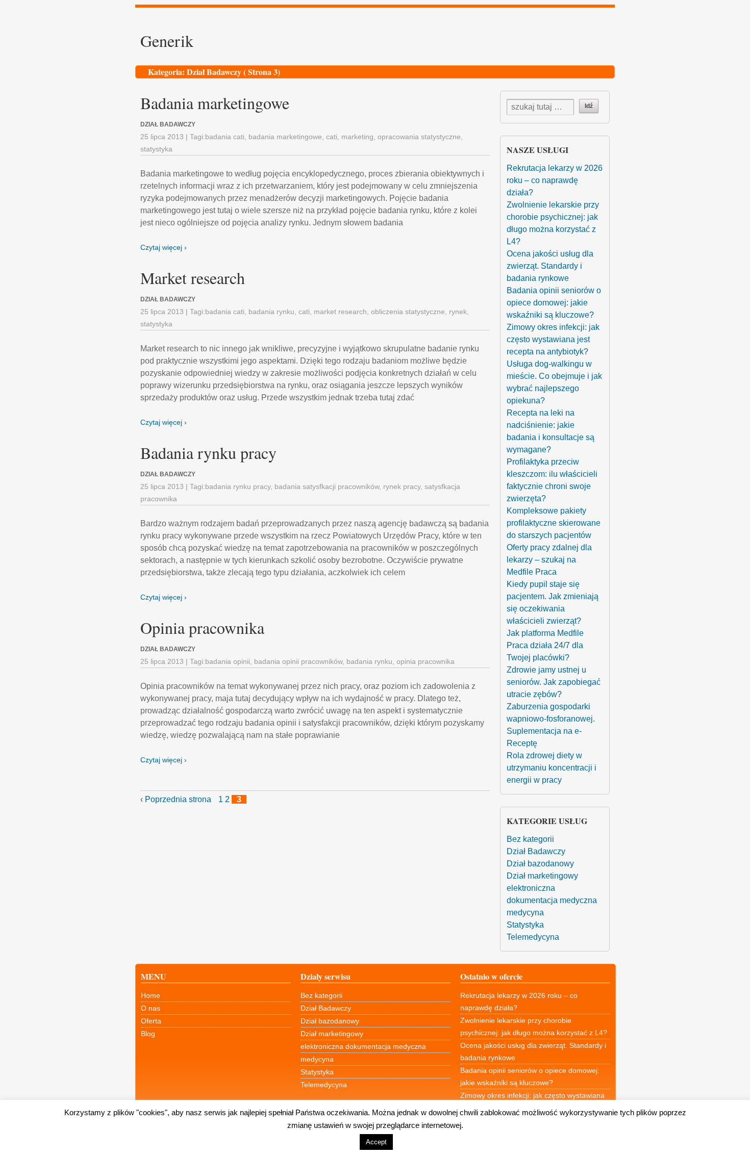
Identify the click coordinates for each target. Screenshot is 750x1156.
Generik (166, 41)
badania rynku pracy (237, 486)
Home (150, 995)
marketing (357, 137)
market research (340, 311)
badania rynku (271, 311)
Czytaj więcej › (163, 247)
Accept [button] (376, 1142)
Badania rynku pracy (208, 453)
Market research (192, 278)
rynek (458, 311)
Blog (148, 1034)
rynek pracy (401, 486)
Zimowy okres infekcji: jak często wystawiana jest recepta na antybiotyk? (553, 339)
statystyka (156, 149)
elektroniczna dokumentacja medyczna (363, 1046)
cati (331, 137)
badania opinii (227, 661)
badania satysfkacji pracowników (326, 486)
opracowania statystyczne (419, 137)
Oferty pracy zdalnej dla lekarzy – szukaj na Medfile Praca (549, 559)
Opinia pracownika (202, 627)
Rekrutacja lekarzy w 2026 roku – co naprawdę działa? (555, 180)
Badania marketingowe (214, 103)
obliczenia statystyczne (408, 311)
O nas (150, 1008)
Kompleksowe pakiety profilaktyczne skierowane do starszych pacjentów (554, 523)
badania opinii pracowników (298, 661)
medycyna (525, 912)
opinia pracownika (425, 661)
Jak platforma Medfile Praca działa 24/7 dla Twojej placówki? (545, 645)
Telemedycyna (533, 937)
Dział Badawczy (536, 851)
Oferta (151, 1021)
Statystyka (525, 924)
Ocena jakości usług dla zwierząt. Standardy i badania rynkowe (550, 265)
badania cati (224, 137)
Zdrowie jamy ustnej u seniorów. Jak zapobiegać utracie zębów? (554, 682)
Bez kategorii (530, 839)
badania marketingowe (285, 137)
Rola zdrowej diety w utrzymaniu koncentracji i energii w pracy (551, 767)
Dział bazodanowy (540, 863)
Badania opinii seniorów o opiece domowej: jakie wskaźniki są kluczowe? (554, 302)
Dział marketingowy (542, 875)
